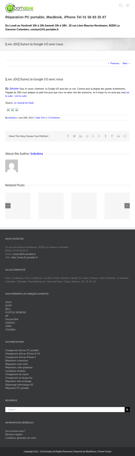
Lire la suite (21, 96)
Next (125, 63)
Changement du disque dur (19, 378)
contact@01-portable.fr (24, 254)
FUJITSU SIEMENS (15, 312)
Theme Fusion (104, 451)
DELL (8, 309)
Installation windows (15, 371)
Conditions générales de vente (20, 438)
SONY (8, 326)
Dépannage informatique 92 (19, 384)
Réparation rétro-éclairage (18, 381)
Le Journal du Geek (24, 103)
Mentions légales (13, 434)
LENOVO (10, 323)
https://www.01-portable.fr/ (24, 257)
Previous (114, 63)
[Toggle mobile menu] (128, 5)
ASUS (8, 302)
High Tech (40, 118)
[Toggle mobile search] (121, 5)
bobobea (12, 118)
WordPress (91, 451)
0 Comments (54, 118)
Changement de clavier (17, 374)
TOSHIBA (10, 329)
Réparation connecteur (16, 360)
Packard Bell (11, 319)
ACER (8, 305)
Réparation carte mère (16, 364)
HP (6, 316)
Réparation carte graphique (19, 367)
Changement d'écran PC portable (22, 350)
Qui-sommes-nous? (15, 431)
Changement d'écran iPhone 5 (20, 357)
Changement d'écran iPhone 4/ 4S (22, 353)
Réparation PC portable (17, 388)
